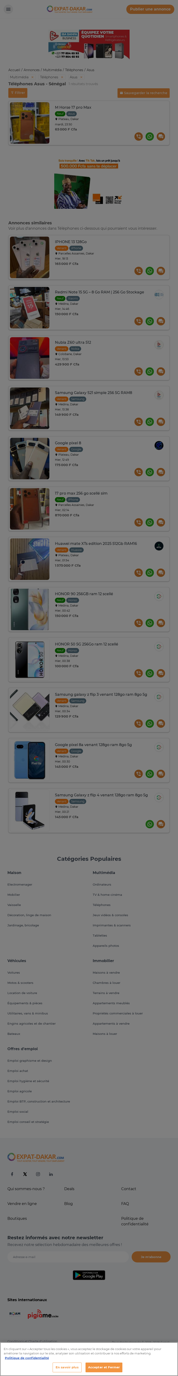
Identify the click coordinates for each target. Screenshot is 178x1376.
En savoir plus (67, 1367)
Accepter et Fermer (104, 1367)
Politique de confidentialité (27, 1358)
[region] (89, 1359)
